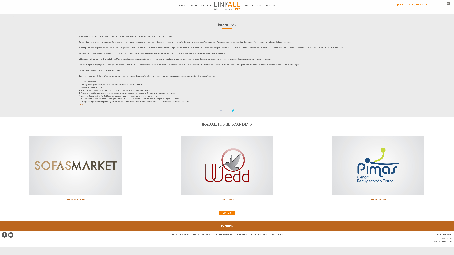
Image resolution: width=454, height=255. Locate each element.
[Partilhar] (221, 110)
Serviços (9, 17)
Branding (16, 17)
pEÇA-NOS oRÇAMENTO (412, 4)
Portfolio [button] (205, 5)
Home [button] (182, 5)
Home (3, 17)
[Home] (227, 6)
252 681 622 (447, 238)
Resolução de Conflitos (202, 234)
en (448, 3)
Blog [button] (258, 5)
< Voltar (82, 104)
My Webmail (227, 226)
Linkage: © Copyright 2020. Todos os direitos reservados (262, 234)
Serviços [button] (192, 5)
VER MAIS (227, 213)
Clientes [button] (248, 5)
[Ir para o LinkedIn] (10, 235)
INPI (118, 70)
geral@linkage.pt (444, 234)
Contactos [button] (270, 5)
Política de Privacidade (181, 234)
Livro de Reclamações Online (226, 234)
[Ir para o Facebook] (4, 235)
